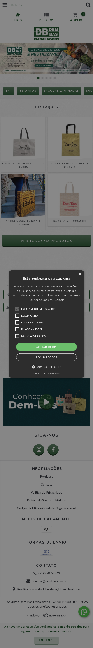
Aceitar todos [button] (46, 346)
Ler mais (59, 299)
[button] (46, 324)
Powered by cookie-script (47, 373)
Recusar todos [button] (46, 357)
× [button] (79, 274)
